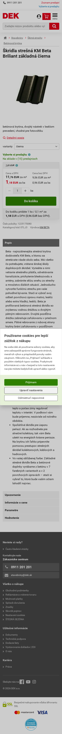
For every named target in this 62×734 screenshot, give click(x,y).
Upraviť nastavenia (31, 390)
